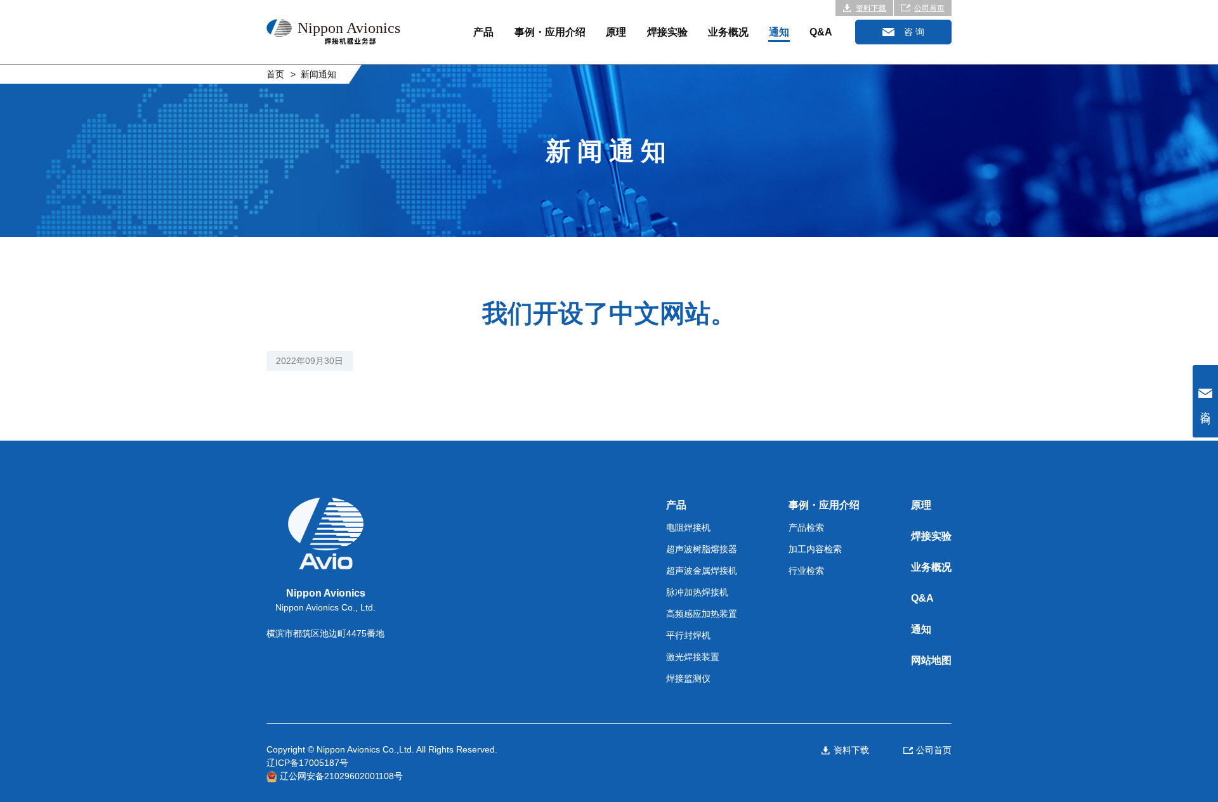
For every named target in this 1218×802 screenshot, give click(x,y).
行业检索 (806, 571)
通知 (779, 32)
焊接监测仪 (688, 678)
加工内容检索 (815, 549)
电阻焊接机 (688, 527)
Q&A (820, 32)
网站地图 (931, 660)
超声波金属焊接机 (701, 571)
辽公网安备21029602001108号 (341, 776)
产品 (483, 32)
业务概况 (728, 32)
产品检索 (806, 527)
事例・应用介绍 (550, 32)
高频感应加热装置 (701, 614)
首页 (275, 74)
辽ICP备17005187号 (307, 763)
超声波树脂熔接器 (701, 549)
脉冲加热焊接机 (697, 592)
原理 (616, 32)
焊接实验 (667, 32)
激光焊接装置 (692, 657)
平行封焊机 (688, 635)
